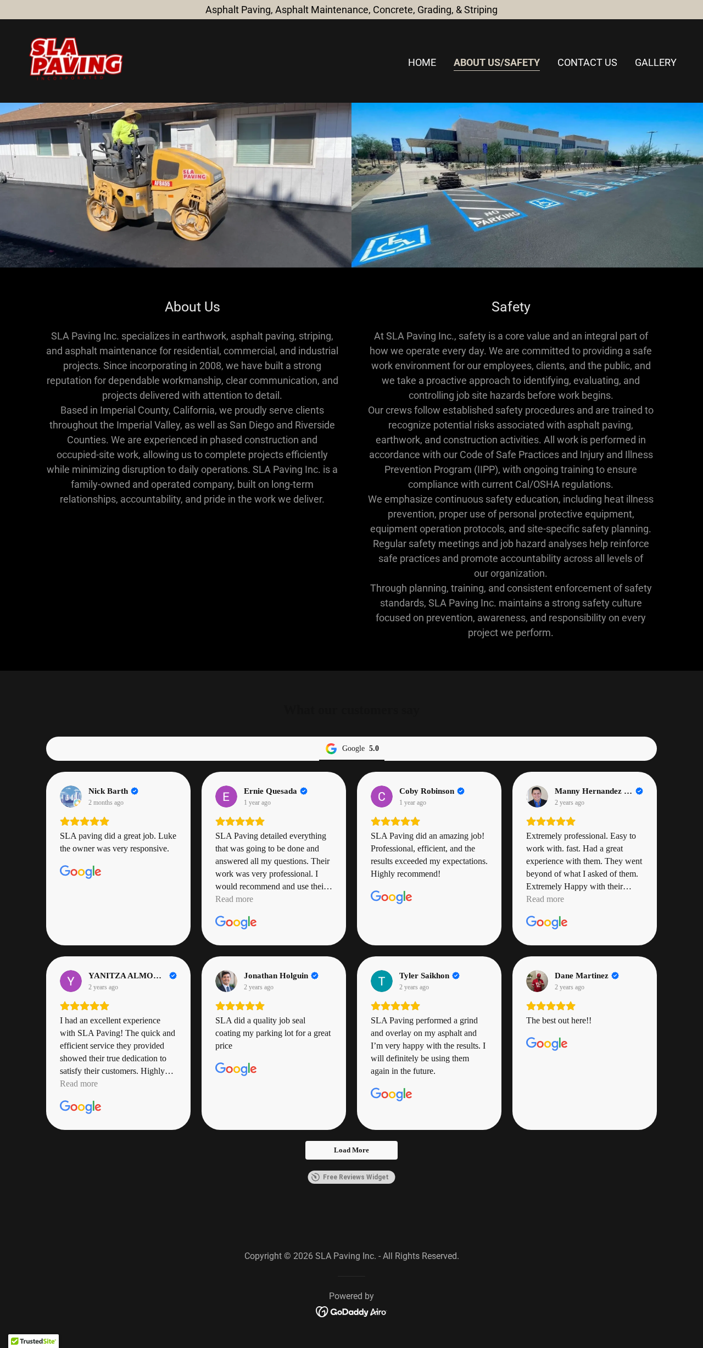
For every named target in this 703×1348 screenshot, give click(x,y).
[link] (75, 60)
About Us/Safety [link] (497, 62)
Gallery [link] (656, 62)
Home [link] (422, 62)
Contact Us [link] (587, 62)
